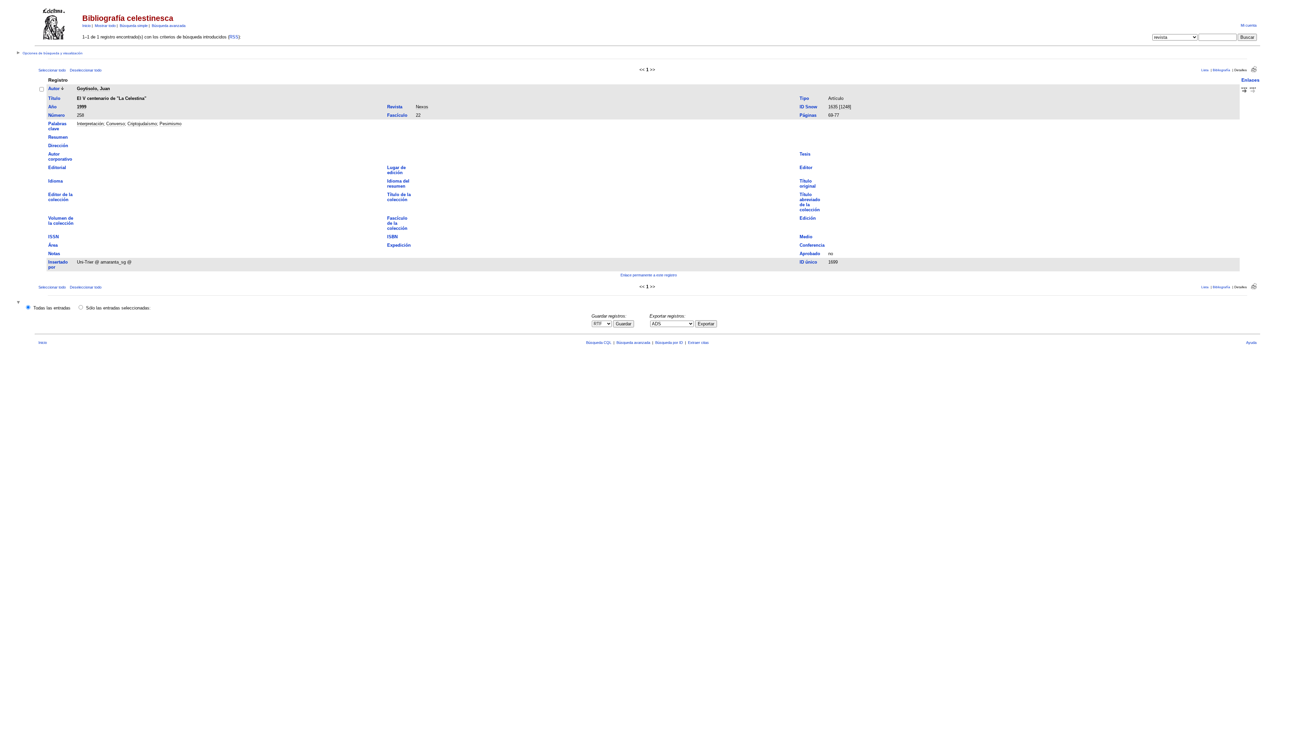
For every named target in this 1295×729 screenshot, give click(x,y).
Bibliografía (1221, 70)
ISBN (392, 236)
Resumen (58, 137)
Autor (54, 88)
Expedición (399, 245)
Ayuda (1251, 343)
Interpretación (90, 123)
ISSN (53, 236)
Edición (808, 218)
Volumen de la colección (61, 221)
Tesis (805, 154)
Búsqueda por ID (669, 343)
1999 (81, 106)
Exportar (706, 323)
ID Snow (808, 106)
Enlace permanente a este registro (649, 275)
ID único (808, 262)
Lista (1205, 70)
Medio (806, 236)
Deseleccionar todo (86, 70)
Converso (115, 123)
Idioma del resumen (398, 184)
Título (54, 98)
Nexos (422, 106)
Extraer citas (698, 343)
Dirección (58, 145)
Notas (54, 253)
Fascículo (397, 115)
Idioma (55, 181)
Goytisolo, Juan (93, 88)
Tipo (804, 98)
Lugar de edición (396, 170)
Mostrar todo (105, 26)
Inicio (86, 26)
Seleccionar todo (52, 70)
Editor (806, 167)
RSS (233, 36)
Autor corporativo (60, 157)
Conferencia (812, 245)
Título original (808, 184)
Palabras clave (57, 126)
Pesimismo (170, 123)
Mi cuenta (1249, 25)
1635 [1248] (839, 106)
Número (56, 115)
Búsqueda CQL (598, 343)
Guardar (623, 323)
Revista (394, 106)
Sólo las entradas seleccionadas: (118, 307)
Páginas (808, 115)
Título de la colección (399, 197)
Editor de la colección (60, 197)
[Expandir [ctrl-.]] (19, 303)
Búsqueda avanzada (168, 26)
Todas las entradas (51, 307)
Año (52, 106)
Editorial (57, 167)
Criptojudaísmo (142, 123)
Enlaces (1250, 80)
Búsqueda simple (134, 26)
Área (53, 245)
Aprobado (810, 253)
